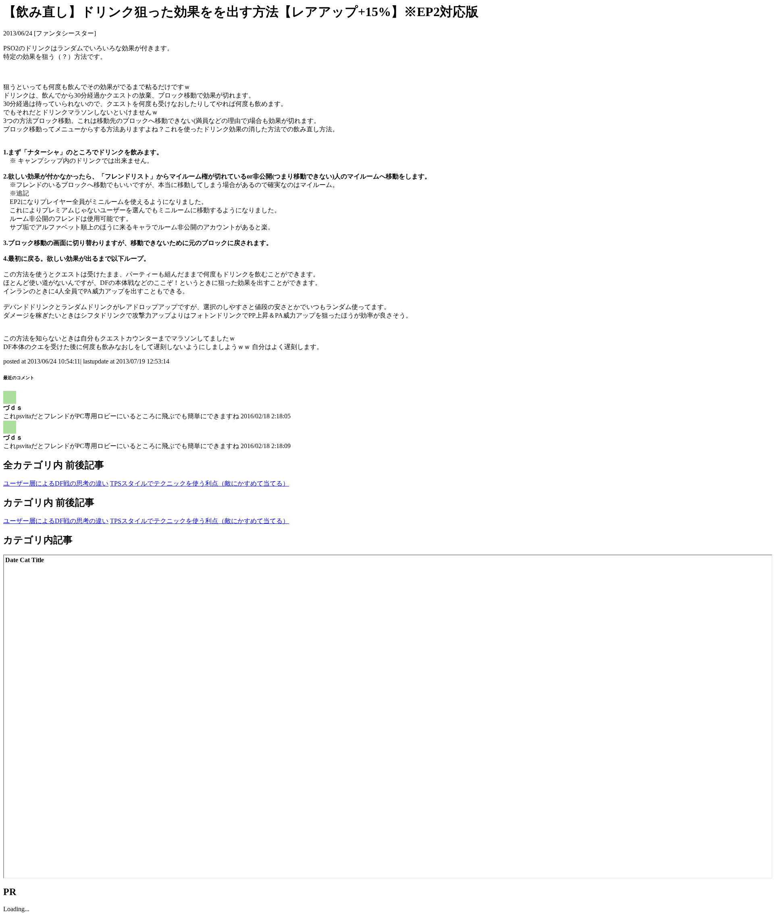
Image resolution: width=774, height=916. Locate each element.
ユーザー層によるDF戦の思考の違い (55, 483)
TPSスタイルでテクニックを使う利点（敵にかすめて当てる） (199, 483)
